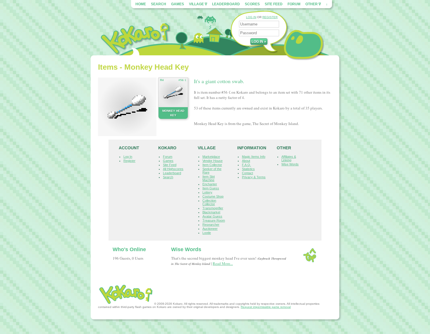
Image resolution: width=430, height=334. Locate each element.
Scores (252, 4)
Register (129, 160)
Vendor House (212, 160)
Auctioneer (210, 228)
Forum (294, 4)
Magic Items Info (253, 156)
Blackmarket (211, 212)
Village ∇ (198, 4)
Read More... (223, 263)
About (246, 160)
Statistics (248, 169)
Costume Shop (212, 196)
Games (177, 4)
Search (158, 4)
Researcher (210, 224)
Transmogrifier (212, 208)
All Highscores (173, 169)
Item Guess (210, 188)
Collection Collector (209, 202)
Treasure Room (213, 220)
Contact (247, 173)
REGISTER (270, 17)
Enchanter (209, 184)
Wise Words (290, 164)
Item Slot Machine (208, 178)
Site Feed (274, 4)
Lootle (206, 232)
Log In (127, 156)
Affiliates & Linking (288, 158)
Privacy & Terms (254, 177)
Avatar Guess (212, 216)
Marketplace (211, 156)
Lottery (207, 192)
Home (140, 4)
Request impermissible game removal (266, 307)
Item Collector (212, 165)
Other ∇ (313, 4)
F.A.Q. (246, 165)
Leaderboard (226, 4)
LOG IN (251, 17)
